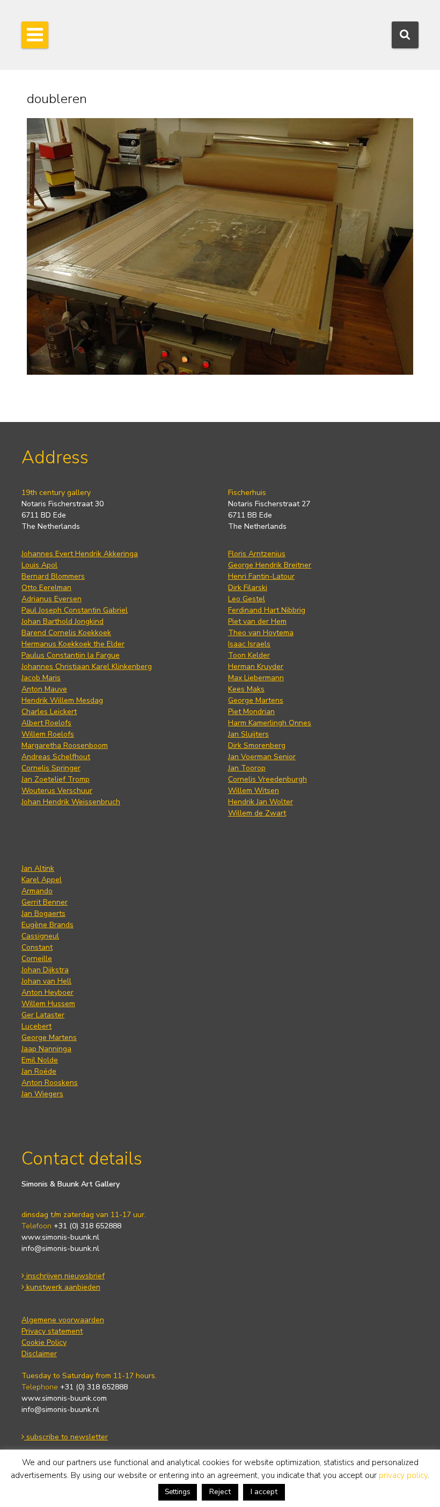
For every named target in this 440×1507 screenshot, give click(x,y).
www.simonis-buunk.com (64, 1398)
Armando (37, 891)
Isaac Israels (249, 644)
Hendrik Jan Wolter (260, 802)
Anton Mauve (44, 689)
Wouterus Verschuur (56, 790)
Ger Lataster (42, 1015)
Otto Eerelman (46, 588)
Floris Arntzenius (256, 554)
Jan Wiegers (42, 1094)
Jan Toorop (247, 768)
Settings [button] (177, 1492)
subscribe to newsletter (66, 1437)
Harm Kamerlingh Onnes (269, 723)
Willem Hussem (48, 1004)
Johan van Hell (46, 981)
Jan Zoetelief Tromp (55, 779)
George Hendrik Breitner (269, 565)
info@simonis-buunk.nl (60, 1248)
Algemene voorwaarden (62, 1320)
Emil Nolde (39, 1060)
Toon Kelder (249, 655)
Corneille (36, 958)
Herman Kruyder (255, 666)
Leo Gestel (246, 599)
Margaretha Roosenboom (64, 745)
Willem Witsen (253, 790)
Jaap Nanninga (46, 1049)
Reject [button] (220, 1492)
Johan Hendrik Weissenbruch (70, 802)
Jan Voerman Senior (262, 757)
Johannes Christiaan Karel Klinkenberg (86, 666)
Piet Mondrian (251, 712)
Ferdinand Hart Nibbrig (266, 610)
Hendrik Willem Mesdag (62, 700)
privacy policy (403, 1475)
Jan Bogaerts (43, 913)
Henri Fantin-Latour (261, 576)
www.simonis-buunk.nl (60, 1237)
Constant (37, 947)
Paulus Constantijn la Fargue (70, 655)
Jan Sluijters (248, 734)
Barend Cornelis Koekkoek (66, 633)
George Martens (255, 700)
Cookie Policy (44, 1342)
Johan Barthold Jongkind (62, 621)
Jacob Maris (41, 678)
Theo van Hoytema (261, 633)
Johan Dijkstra (45, 970)
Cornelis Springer (50, 768)
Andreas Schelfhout (55, 757)
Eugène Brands (47, 925)
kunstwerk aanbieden (62, 1287)
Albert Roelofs (46, 723)
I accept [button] (264, 1492)
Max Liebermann (256, 678)
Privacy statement (52, 1331)
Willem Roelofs (47, 734)
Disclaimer (39, 1354)
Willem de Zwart (257, 813)
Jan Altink (37, 868)
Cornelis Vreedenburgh (267, 779)
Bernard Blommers (53, 576)
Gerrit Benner (44, 902)
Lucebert (36, 1026)
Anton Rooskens (49, 1083)
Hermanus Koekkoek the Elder (72, 644)
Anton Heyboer (47, 992)
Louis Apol (39, 565)
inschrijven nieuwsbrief (64, 1276)
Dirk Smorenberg (256, 745)
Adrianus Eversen (51, 599)
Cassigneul (40, 936)
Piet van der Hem (257, 621)
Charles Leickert (49, 712)
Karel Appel (41, 880)
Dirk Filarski (247, 588)
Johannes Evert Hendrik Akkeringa (79, 554)
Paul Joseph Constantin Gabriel (74, 610)
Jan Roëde (38, 1071)
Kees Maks (246, 689)
